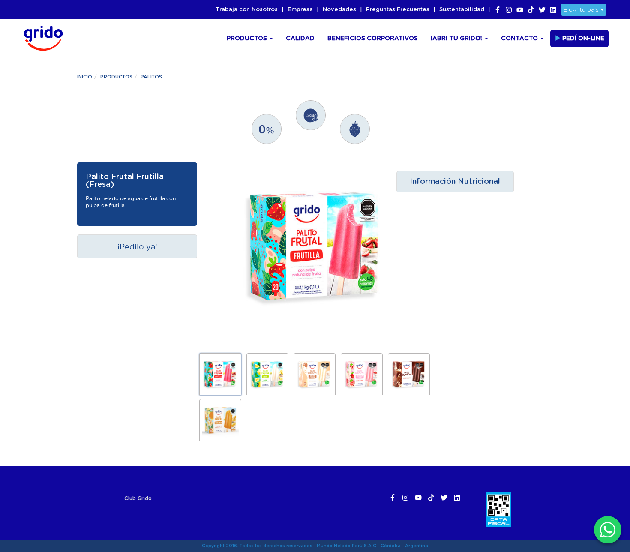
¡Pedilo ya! (137, 246)
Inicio (84, 77)
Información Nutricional (455, 182)
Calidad (300, 39)
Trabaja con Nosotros (247, 9)
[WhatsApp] (607, 529)
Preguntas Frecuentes (397, 9)
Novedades (339, 9)
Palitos (151, 77)
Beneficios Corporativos (372, 39)
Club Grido (138, 498)
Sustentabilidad (461, 9)
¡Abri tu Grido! (457, 39)
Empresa (300, 9)
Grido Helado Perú (40, 36)
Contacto (520, 39)
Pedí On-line (582, 39)
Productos (248, 39)
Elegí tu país (582, 10)
